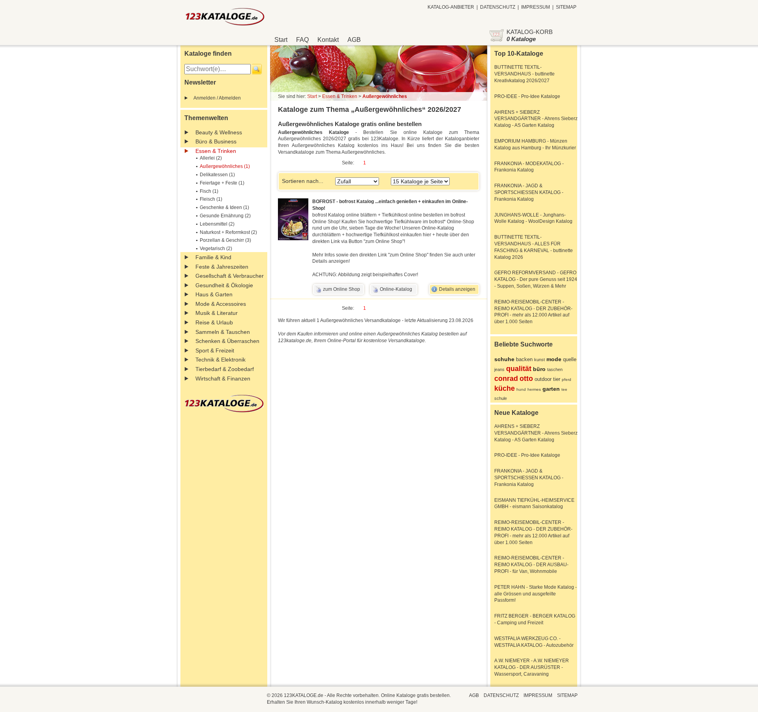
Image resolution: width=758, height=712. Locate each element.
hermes (534, 389)
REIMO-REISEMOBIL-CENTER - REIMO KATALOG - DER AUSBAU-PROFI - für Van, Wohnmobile (531, 564)
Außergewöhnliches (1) (225, 166)
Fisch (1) (209, 191)
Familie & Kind (213, 257)
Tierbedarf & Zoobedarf (224, 369)
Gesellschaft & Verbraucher (229, 276)
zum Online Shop (341, 289)
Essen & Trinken (215, 151)
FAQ (302, 39)
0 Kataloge (521, 39)
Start (280, 39)
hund (521, 389)
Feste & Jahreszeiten (221, 267)
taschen (555, 369)
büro (539, 369)
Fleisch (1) (211, 199)
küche (504, 388)
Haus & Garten (214, 294)
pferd (566, 379)
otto (526, 378)
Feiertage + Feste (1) (222, 183)
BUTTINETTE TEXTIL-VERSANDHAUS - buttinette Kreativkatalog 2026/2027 (524, 73)
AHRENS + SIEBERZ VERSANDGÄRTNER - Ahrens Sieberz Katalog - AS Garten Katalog (536, 118)
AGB (354, 39)
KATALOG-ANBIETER (451, 7)
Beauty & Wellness (218, 132)
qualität (518, 369)
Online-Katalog (396, 289)
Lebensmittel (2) (217, 224)
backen (524, 359)
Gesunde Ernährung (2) (225, 215)
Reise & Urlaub (214, 322)
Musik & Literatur (216, 313)
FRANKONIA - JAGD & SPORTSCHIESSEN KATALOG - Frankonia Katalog (528, 192)
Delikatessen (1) (217, 174)
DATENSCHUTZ (497, 7)
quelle (569, 359)
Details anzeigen (457, 289)
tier (556, 379)
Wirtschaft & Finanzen (222, 378)
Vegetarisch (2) (216, 248)
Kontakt (328, 39)
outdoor (543, 379)
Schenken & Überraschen (227, 341)
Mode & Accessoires (220, 304)
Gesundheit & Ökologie (224, 285)
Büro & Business (215, 141)
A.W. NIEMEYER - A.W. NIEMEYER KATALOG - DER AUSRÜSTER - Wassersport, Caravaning (531, 667)
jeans (499, 369)
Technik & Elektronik (220, 359)
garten (551, 389)
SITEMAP (566, 7)
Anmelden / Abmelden (217, 98)
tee (564, 389)
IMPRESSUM (535, 7)
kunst (539, 359)
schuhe (504, 359)
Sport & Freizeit (214, 350)
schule (500, 398)
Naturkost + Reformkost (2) (228, 232)
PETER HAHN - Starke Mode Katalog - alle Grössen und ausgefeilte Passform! (535, 593)
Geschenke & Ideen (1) (224, 207)
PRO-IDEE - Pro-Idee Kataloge (527, 96)
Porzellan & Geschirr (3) (225, 240)
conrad (506, 378)
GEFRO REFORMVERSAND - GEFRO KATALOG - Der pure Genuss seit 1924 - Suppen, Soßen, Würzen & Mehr (535, 279)
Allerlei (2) (211, 158)
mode (553, 359)
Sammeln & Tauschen (222, 332)
